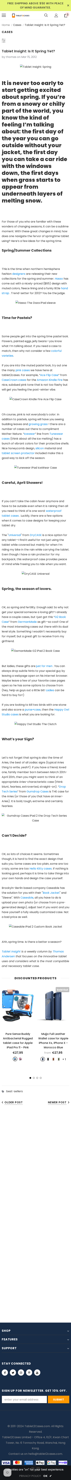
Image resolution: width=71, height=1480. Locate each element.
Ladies (50, 690)
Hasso (59, 279)
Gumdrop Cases (38, 791)
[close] (68, 5)
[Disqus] (35, 1162)
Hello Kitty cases (40, 869)
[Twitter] (13, 1372)
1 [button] (30, 1078)
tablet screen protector (18, 453)
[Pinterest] (29, 1372)
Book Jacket (51, 893)
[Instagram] (21, 1372)
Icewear (29, 434)
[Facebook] (5, 1372)
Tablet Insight (11, 951)
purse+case (33, 710)
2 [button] (34, 1078)
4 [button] (41, 1078)
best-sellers (14, 1091)
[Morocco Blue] (43, 1059)
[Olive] (59, 1059)
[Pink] (20, 1059)
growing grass (38, 424)
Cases (17, 25)
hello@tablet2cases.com (45, 1454)
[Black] (48, 1059)
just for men (44, 666)
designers (18, 274)
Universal (14, 535)
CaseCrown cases (14, 380)
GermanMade (27, 622)
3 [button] (37, 1078)
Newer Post (57, 1102)
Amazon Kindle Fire (50, 380)
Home (6, 25)
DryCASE (36, 535)
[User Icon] (56, 15)
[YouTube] (37, 1372)
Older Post (13, 1102)
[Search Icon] (46, 15)
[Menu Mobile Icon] (4, 15)
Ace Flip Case (49, 375)
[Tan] (53, 1059)
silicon (40, 448)
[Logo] (20, 15)
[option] (18, 1024)
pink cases (23, 370)
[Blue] (15, 1059)
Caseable (27, 898)
